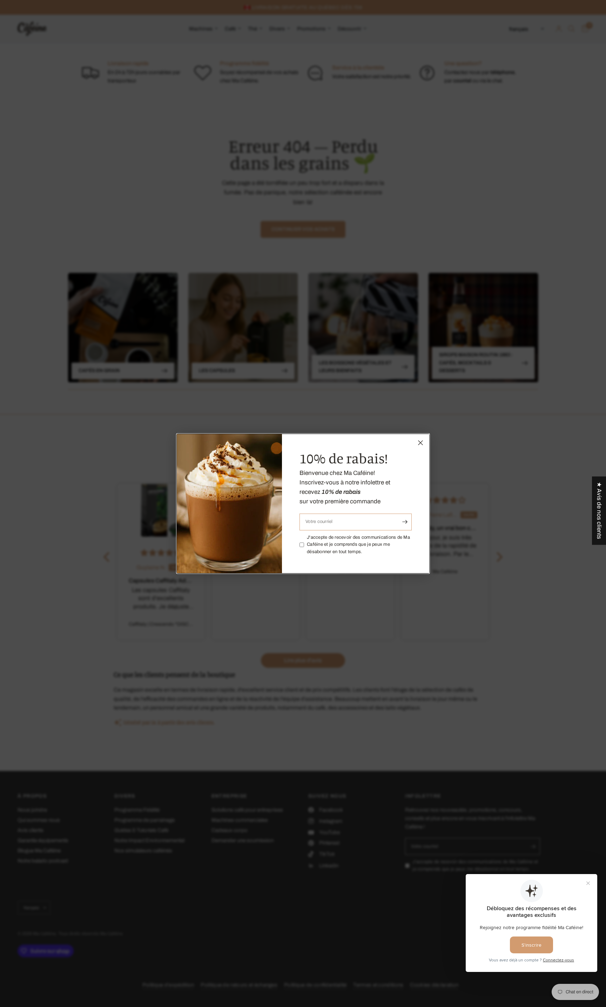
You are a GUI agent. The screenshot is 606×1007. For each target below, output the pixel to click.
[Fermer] (420, 442)
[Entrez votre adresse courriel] (405, 521)
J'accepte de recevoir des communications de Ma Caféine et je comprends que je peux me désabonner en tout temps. (358, 545)
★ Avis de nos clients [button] (599, 510)
